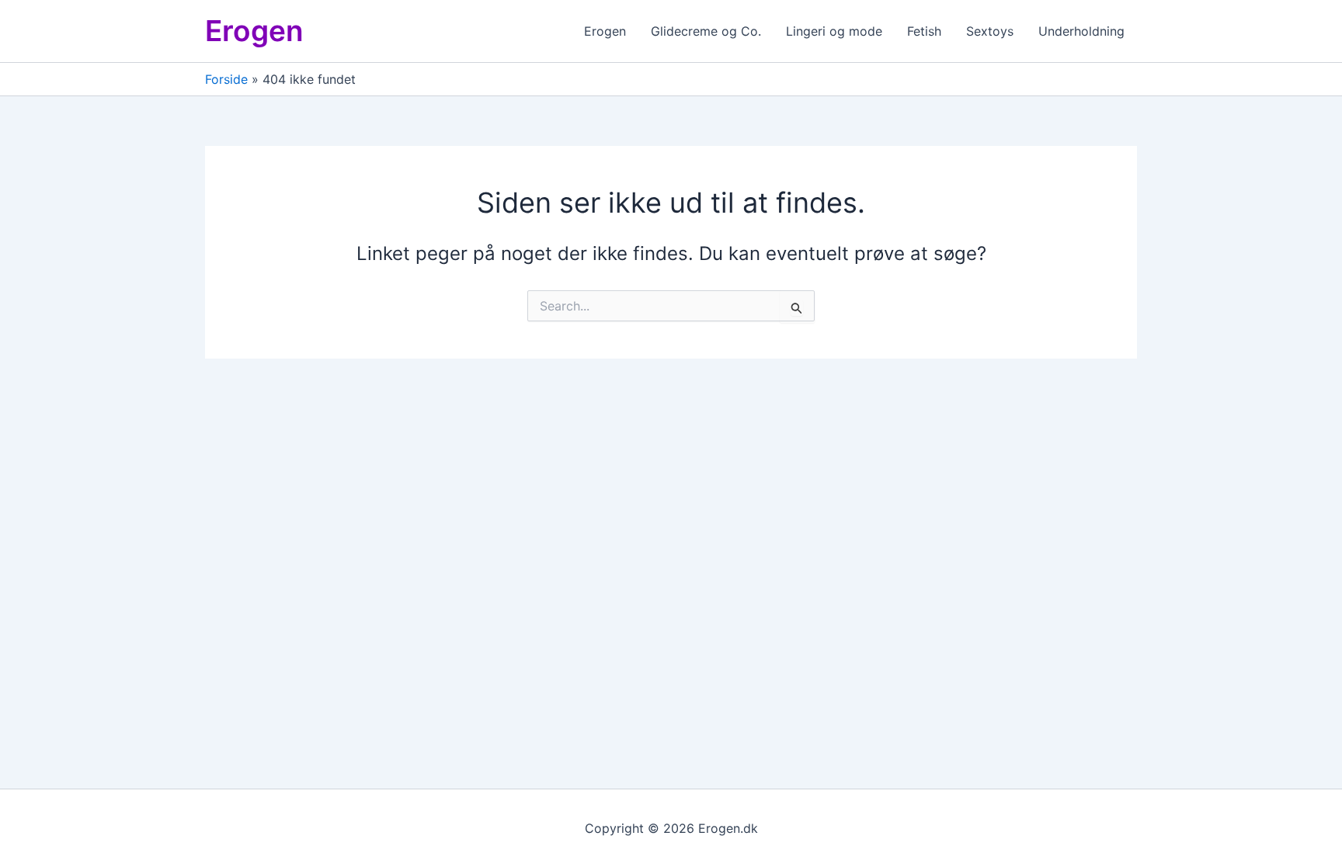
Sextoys (989, 31)
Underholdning (1081, 31)
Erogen (254, 30)
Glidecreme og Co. (706, 31)
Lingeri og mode (834, 31)
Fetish (924, 31)
